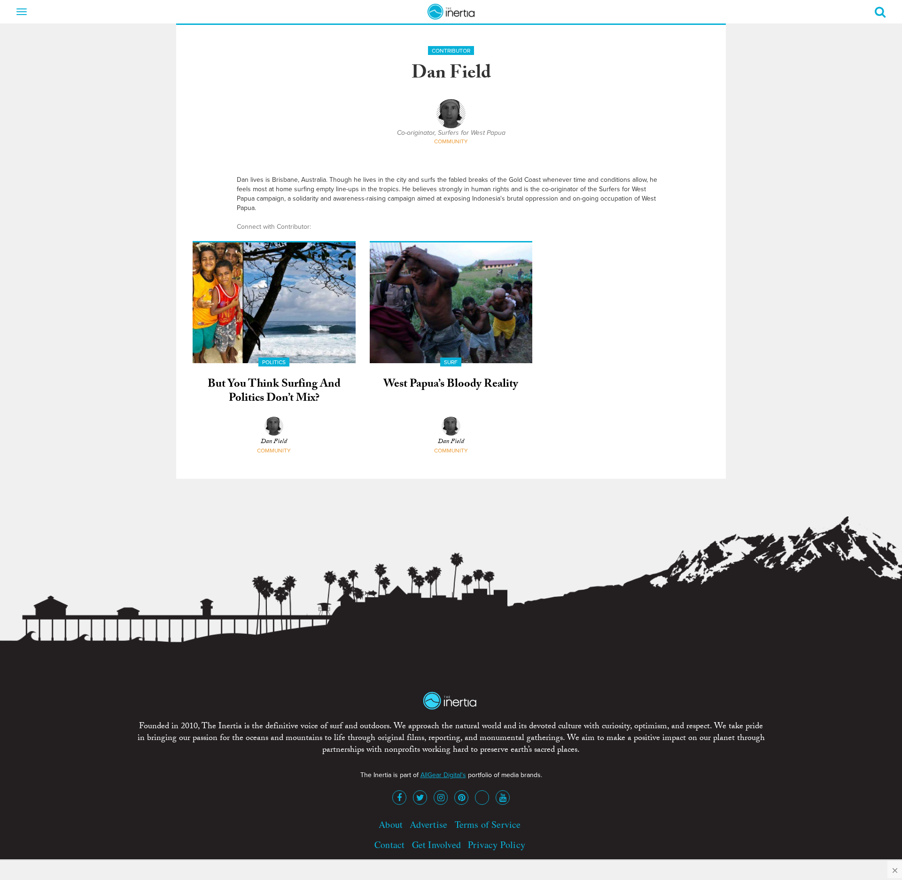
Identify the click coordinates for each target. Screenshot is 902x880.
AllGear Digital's (443, 775)
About (391, 824)
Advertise (428, 824)
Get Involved (436, 844)
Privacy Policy (496, 844)
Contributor (451, 50)
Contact (389, 844)
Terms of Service (488, 824)
